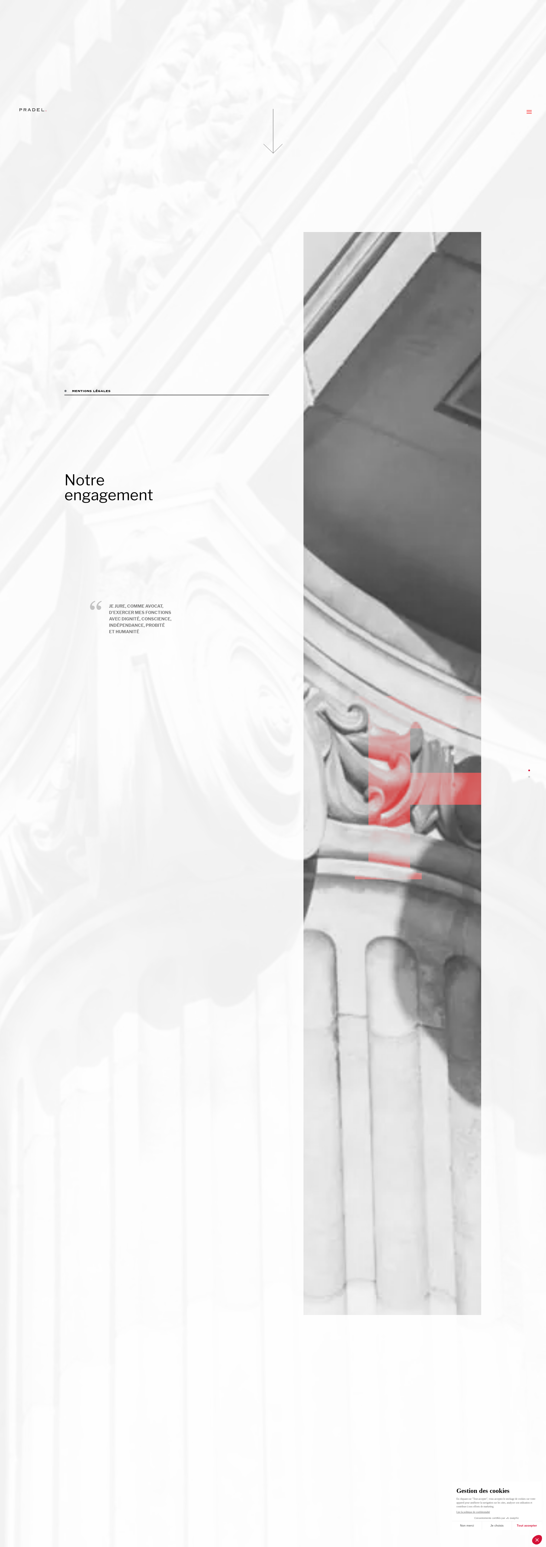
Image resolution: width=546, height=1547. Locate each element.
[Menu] (529, 111)
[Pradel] (32, 109)
